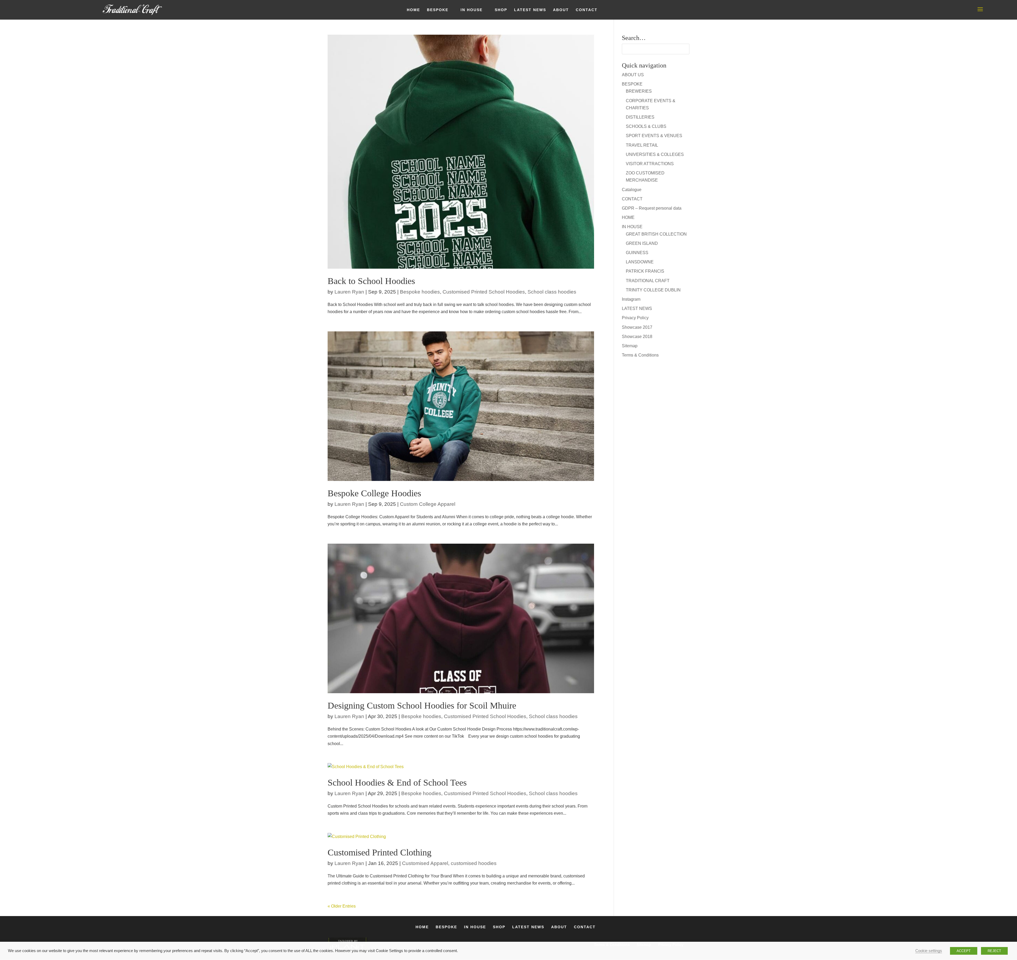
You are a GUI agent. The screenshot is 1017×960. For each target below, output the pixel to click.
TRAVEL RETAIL (642, 145)
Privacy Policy (635, 318)
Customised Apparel (425, 863)
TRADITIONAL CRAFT (648, 280)
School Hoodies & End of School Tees (397, 782)
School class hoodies (552, 292)
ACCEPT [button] (964, 951)
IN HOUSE (472, 10)
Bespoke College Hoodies (374, 493)
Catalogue (631, 189)
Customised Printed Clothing (379, 852)
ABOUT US (633, 75)
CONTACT (586, 10)
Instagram (631, 299)
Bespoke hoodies (420, 292)
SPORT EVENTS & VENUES (654, 135)
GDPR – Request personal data (651, 208)
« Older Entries (342, 906)
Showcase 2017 (637, 327)
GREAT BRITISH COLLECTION (656, 234)
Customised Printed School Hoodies (484, 292)
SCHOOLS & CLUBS (646, 126)
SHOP (501, 10)
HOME (413, 10)
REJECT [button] (994, 951)
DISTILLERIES (640, 117)
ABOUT (561, 10)
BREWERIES (639, 91)
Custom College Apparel (427, 504)
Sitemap (629, 346)
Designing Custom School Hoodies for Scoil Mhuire (422, 705)
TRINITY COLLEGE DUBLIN (653, 290)
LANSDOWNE (640, 262)
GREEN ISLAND (642, 243)
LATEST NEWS (530, 10)
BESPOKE (437, 10)
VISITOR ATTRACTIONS (650, 163)
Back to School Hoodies (371, 281)
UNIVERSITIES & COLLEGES (655, 154)
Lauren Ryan (349, 292)
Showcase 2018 (637, 336)
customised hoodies (474, 863)
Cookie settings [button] (928, 951)
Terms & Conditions (640, 355)
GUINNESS (637, 252)
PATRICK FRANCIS (645, 271)
